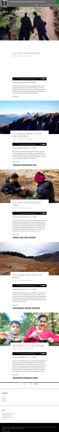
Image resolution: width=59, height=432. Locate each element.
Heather (31, 56)
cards (21, 237)
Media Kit (4, 429)
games (26, 237)
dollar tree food (27, 377)
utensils (35, 377)
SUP (35, 165)
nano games (32, 237)
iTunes (3, 397)
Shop (30, 5)
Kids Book (8, 413)
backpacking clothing (18, 308)
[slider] (44, 78)
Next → (36, 384)
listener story (36, 308)
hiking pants (28, 308)
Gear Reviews (35, 5)
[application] (29, 78)
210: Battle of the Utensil (28, 345)
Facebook (4, 400)
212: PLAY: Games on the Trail (26, 204)
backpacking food (18, 377)
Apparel (4, 418)
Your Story (49, 5)
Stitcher (4, 399)
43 (31, 384)
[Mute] (40, 79)
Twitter (3, 401)
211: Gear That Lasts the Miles (27, 276)
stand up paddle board (27, 165)
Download (19, 82)
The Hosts (56, 5)
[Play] (14, 79)
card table (16, 237)
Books (8, 417)
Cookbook (7, 414)
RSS (3, 396)
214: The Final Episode (26, 53)
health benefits (17, 165)
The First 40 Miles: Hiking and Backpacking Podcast (27, 2)
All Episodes (42, 5)
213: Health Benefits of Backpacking (26, 135)
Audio (15, 56)
